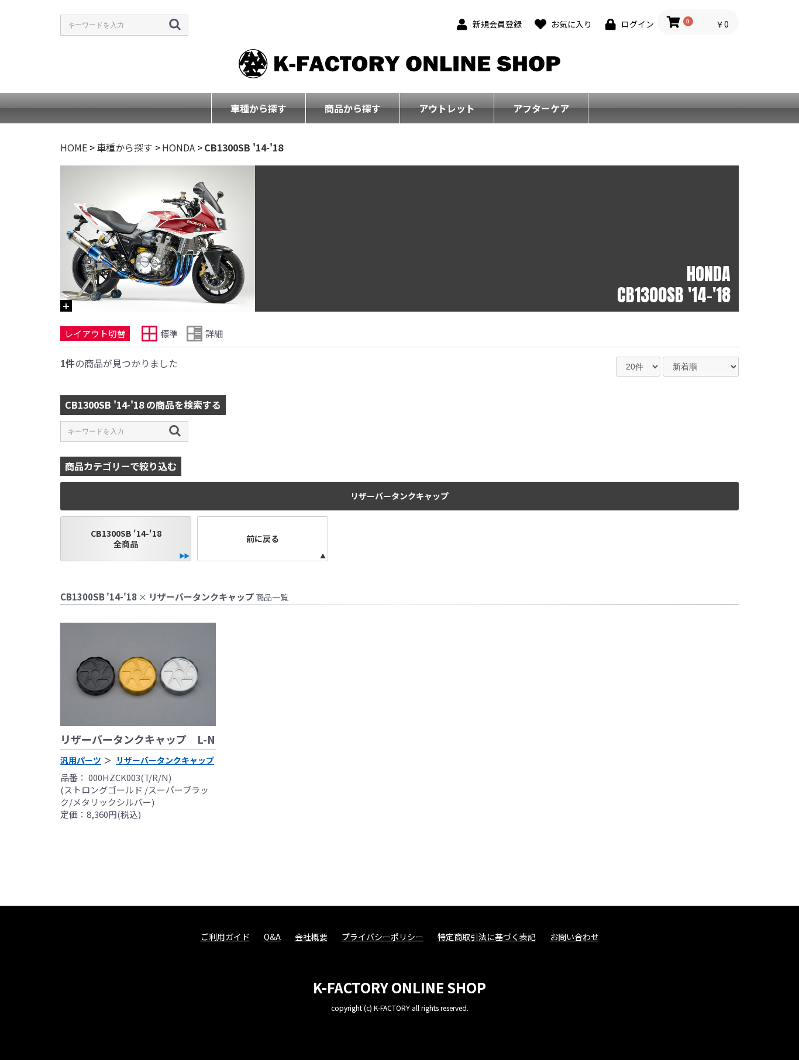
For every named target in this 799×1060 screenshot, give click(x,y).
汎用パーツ (80, 760)
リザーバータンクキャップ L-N (137, 739)
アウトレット (447, 108)
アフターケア (541, 108)
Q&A (272, 936)
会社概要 (311, 936)
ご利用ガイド (225, 936)
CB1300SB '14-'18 (243, 147)
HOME (73, 147)
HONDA (178, 147)
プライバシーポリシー (382, 936)
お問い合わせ (574, 936)
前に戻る (262, 538)
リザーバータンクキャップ (165, 760)
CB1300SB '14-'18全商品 (126, 538)
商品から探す (353, 108)
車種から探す (258, 108)
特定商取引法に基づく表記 (487, 936)
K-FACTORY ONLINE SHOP (399, 987)
